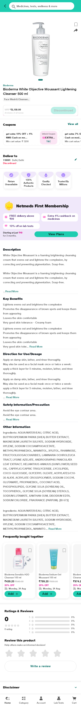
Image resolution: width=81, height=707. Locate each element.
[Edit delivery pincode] (75, 159)
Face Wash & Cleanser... (16, 99)
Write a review (40, 666)
